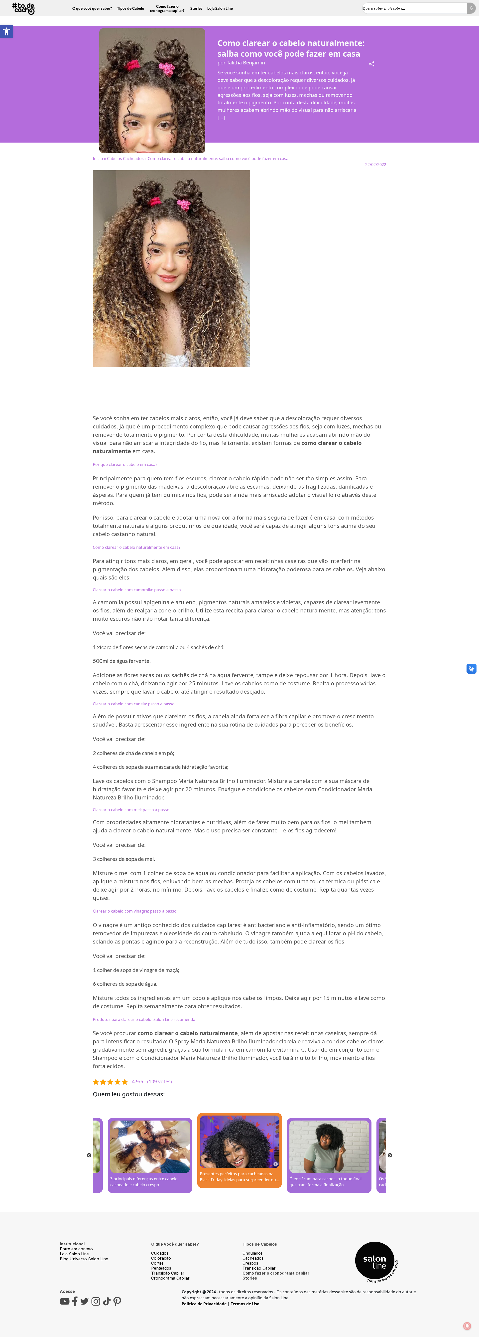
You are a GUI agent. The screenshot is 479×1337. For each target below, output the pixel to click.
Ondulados (252, 1253)
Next (389, 1155)
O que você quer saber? (92, 8)
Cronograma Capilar (170, 1278)
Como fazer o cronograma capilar (275, 1273)
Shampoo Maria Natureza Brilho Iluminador (208, 780)
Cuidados (159, 1253)
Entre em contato (76, 1248)
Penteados (161, 1268)
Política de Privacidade (204, 1304)
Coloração (161, 1258)
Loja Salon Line (220, 8)
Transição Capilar (167, 1273)
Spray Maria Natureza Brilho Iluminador (226, 1041)
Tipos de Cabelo (130, 8)
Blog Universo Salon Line (84, 1258)
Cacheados (252, 1258)
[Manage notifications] (467, 1326)
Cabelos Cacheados (125, 158)
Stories (196, 8)
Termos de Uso (245, 1304)
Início (98, 158)
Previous (89, 1155)
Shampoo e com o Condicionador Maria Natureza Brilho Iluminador (180, 1057)
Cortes (157, 1263)
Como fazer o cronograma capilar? (167, 8)
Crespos (250, 1263)
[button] (6, 31)
